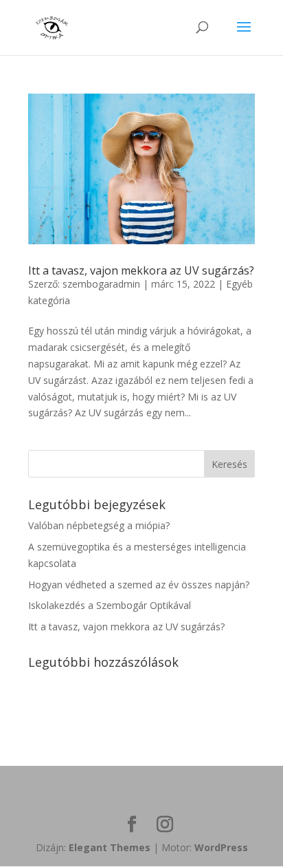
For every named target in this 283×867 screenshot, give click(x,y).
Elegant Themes (109, 847)
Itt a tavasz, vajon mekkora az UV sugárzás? (141, 270)
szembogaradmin (101, 283)
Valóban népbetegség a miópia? (99, 525)
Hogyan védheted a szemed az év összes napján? (138, 584)
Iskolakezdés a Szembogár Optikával (109, 605)
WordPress (221, 847)
